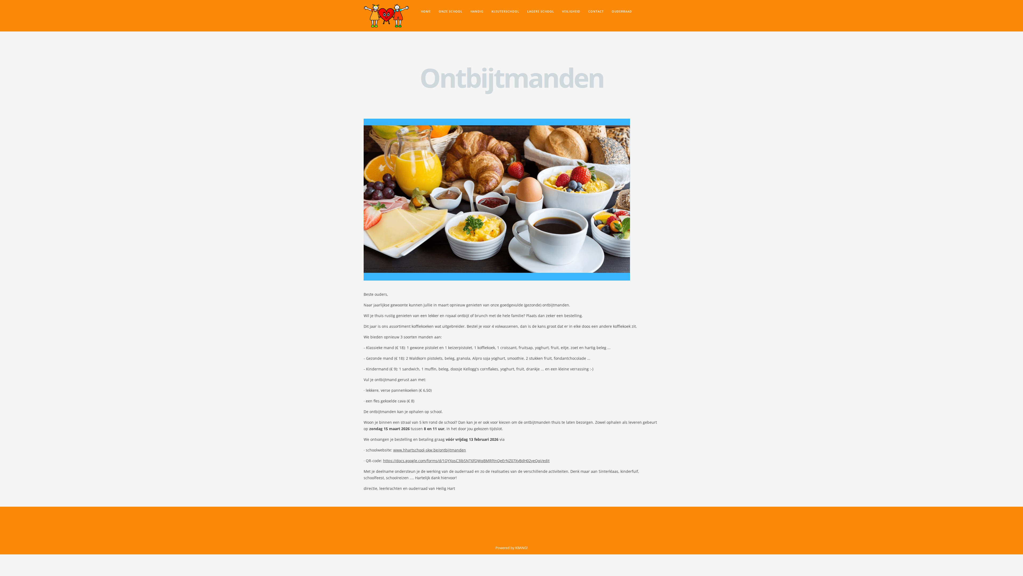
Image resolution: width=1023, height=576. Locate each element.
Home (426, 11)
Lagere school (540, 11)
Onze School (450, 11)
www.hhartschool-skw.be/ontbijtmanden (429, 450)
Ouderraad (622, 11)
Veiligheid (571, 11)
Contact (596, 11)
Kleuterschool (505, 11)
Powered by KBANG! (511, 547)
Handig (477, 11)
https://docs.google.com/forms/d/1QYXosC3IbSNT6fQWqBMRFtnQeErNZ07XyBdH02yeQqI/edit (466, 460)
